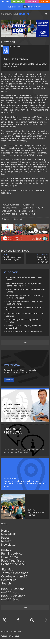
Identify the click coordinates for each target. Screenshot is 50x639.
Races (5, 537)
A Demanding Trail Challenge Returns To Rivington (24, 320)
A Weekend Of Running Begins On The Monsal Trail (23, 326)
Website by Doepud (10, 636)
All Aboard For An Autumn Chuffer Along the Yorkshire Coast (24, 296)
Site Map (7, 569)
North (5, 2)
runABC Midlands (13, 596)
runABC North (10, 592)
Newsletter (9, 544)
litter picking (10, 214)
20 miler (8, 211)
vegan (34, 211)
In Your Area (9, 557)
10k (18, 211)
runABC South (11, 599)
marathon (27, 208)
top (25, 343)
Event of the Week (13, 564)
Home (5, 530)
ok (25, 7)
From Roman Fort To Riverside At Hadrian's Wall (26, 308)
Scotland (18, 2)
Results (6, 541)
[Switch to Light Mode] (45, 620)
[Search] (32, 620)
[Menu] (46, 13)
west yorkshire (11, 205)
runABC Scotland (13, 589)
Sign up (8, 380)
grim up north (11, 208)
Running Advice (12, 553)
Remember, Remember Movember (42, 258)
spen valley (30, 205)
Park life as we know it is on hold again (11, 257)
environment (28, 214)
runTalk (6, 550)
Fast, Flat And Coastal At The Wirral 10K (24, 331)
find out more (34, 7)
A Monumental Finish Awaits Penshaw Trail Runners (25, 290)
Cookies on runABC (14, 576)
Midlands (32, 2)
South (44, 2)
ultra (40, 208)
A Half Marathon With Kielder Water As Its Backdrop (25, 314)
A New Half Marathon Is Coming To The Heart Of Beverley (24, 302)
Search (6, 583)
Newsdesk (8, 534)
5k (25, 211)
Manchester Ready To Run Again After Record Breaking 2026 (23, 284)
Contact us (8, 580)
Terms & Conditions (14, 573)
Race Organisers (12, 560)
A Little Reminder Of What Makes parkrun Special (25, 278)
